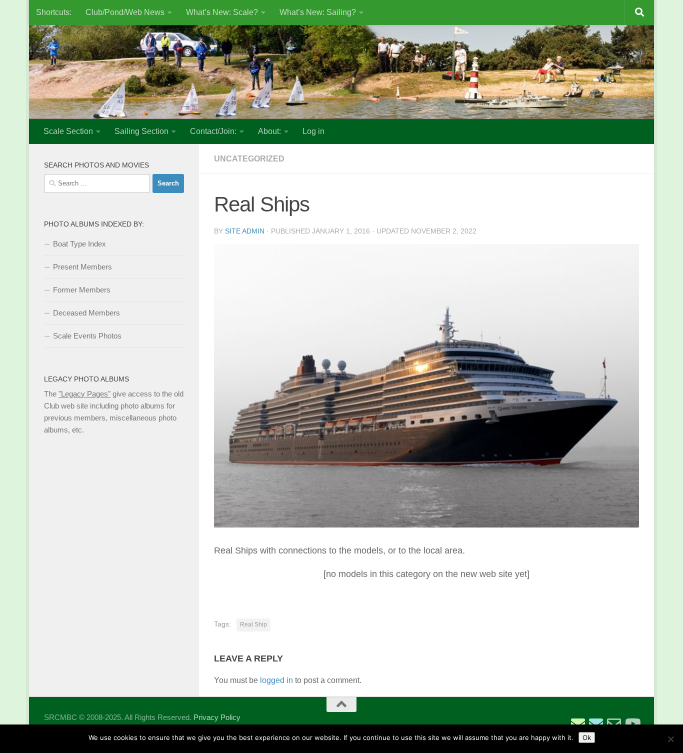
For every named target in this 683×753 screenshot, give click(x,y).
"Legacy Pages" (84, 394)
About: (269, 131)
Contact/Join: (213, 131)
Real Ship (253, 624)
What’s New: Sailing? (318, 12)
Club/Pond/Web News (125, 12)
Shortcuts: (54, 12)
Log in (313, 131)
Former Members (81, 290)
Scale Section (68, 131)
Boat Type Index (79, 244)
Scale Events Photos (87, 336)
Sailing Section (141, 131)
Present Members (82, 266)
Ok (586, 738)
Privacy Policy (217, 717)
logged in (276, 680)
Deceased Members (86, 312)
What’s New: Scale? (222, 12)
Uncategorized (249, 158)
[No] (671, 739)
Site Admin (244, 231)
